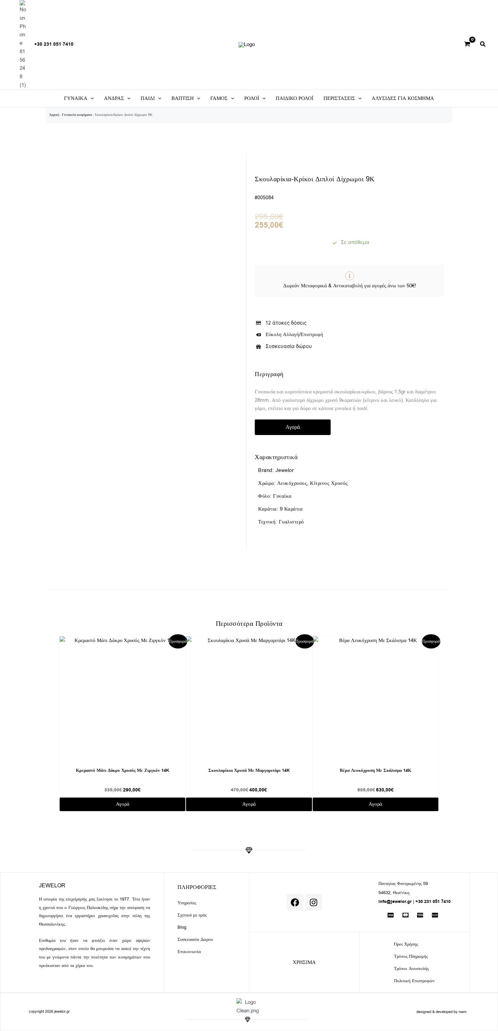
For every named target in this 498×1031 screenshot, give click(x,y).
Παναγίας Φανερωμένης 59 (403, 883)
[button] (483, 45)
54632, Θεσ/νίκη (394, 892)
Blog (182, 927)
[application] (90, 98)
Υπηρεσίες (187, 903)
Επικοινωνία (189, 951)
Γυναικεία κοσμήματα (77, 114)
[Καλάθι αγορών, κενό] (467, 44)
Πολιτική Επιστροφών (414, 981)
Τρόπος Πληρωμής (411, 956)
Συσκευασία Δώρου (195, 939)
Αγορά (293, 427)
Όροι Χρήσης (406, 944)
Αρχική (54, 114)
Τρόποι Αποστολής (411, 968)
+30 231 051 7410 (54, 44)
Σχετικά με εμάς (192, 915)
